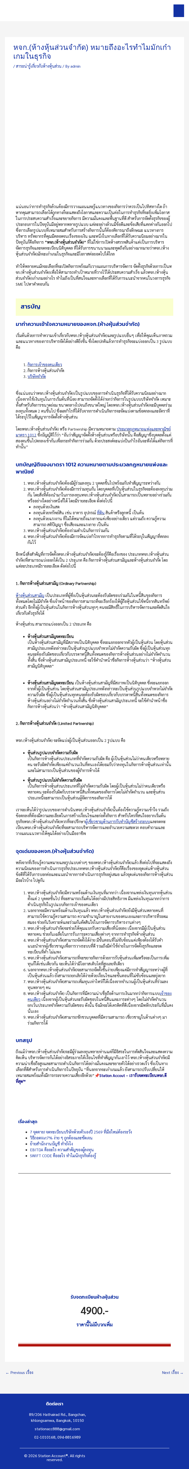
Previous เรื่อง (19, 1372)
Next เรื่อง (173, 1372)
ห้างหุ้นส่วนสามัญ (30, 595)
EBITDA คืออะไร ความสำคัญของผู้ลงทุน (62, 1149)
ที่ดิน (101, 512)
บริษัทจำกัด (37, 376)
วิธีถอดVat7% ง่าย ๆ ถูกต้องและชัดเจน (61, 1137)
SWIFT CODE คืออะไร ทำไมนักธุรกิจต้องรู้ (63, 1155)
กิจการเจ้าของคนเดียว (45, 364)
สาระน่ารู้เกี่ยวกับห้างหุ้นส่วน (39, 66)
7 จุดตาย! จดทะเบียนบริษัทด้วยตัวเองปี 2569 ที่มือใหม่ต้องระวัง (81, 1131)
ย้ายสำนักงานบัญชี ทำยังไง (51, 1143)
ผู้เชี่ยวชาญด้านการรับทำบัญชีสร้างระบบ (117, 821)
